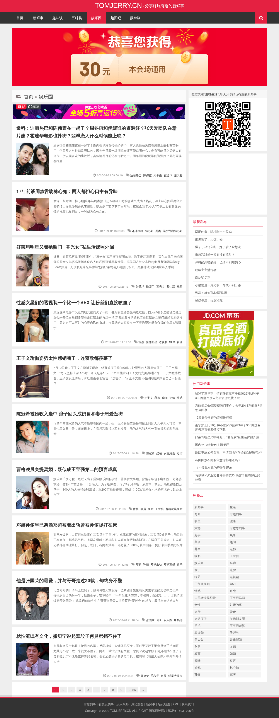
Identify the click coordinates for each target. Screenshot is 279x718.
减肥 (233, 570)
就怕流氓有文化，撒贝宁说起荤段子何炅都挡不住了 (69, 636)
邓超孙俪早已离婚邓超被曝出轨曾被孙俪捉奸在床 (66, 524)
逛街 (179, 453)
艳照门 (150, 286)
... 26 (132, 689)
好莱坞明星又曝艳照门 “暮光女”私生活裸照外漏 (65, 246)
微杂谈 (135, 17)
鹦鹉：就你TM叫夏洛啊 (211, 292)
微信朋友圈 (237, 618)
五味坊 (77, 17)
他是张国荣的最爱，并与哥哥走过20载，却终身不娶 (69, 580)
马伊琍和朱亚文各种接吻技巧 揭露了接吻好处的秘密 (227, 477)
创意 (197, 646)
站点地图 (164, 704)
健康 (233, 521)
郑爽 (233, 674)
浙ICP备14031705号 (180, 710)
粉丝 (179, 342)
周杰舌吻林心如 (172, 231)
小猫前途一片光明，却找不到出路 (218, 285)
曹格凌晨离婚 (173, 509)
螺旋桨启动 (202, 277)
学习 (233, 584)
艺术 (197, 625)
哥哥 (159, 620)
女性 (197, 604)
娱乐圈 (96, 17)
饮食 (233, 611)
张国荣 (150, 620)
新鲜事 (38, 17)
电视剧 (234, 577)
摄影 (197, 556)
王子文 (148, 398)
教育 (197, 653)
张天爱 (178, 175)
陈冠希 (150, 453)
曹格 (136, 509)
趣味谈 (57, 17)
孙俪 (146, 564)
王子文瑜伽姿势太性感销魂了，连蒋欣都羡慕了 (64, 358)
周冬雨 (157, 175)
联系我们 (188, 704)
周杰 (158, 231)
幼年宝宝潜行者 (205, 270)
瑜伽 (165, 398)
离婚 (150, 509)
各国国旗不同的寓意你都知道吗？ (218, 460)
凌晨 (143, 509)
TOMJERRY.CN (120, 710)
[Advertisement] (228, 184)
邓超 (138, 564)
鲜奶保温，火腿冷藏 (209, 300)
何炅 (164, 676)
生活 (233, 507)
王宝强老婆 (237, 625)
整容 (233, 660)
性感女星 (151, 342)
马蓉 (233, 563)
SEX (172, 342)
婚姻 (233, 653)
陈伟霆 (147, 175)
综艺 (197, 577)
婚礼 (197, 667)
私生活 (171, 286)
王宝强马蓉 (237, 597)
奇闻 (197, 514)
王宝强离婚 (202, 584)
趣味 (197, 660)
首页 (19, 17)
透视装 (163, 342)
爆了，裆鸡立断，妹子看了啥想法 (218, 247)
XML (176, 704)
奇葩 (233, 590)
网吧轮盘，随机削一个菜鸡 (213, 231)
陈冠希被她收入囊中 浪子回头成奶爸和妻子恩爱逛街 (69, 413)
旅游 (197, 528)
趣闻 (233, 542)
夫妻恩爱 (169, 453)
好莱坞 (140, 286)
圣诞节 (234, 632)
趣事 (197, 535)
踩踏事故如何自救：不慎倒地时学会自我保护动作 (228, 452)
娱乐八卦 (122, 704)
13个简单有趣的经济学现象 (213, 467)
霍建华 (168, 175)
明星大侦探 (175, 676)
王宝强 (159, 509)
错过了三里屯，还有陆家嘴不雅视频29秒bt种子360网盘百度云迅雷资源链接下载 (227, 395)
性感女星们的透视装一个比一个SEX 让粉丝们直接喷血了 (74, 302)
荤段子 (155, 676)
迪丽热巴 (135, 175)
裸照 (179, 286)
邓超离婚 (169, 564)
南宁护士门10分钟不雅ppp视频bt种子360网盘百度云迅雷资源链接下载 (227, 427)
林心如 (149, 231)
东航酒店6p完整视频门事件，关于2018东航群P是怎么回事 (228, 407)
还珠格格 (137, 231)
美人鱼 (199, 639)
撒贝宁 (144, 676)
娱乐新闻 (236, 639)
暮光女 (160, 286)
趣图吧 (116, 17)
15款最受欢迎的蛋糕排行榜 (213, 417)
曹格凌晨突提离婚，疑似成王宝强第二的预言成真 (66, 469)
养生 (197, 549)
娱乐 (179, 564)
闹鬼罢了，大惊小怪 (209, 239)
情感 (197, 590)
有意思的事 (237, 528)
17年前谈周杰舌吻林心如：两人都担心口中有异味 (67, 191)
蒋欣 (157, 398)
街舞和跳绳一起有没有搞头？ (215, 254)
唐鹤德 (178, 620)
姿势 (172, 398)
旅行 (197, 611)
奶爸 (159, 453)
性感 (141, 342)
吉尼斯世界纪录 (205, 597)
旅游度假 (200, 618)
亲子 (197, 570)
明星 (197, 521)
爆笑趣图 (137, 704)
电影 (233, 549)
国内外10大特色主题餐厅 (212, 444)
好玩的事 (236, 604)
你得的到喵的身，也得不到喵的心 (218, 262)
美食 (197, 542)
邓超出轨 (156, 564)
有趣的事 (236, 514)
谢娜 (233, 646)
